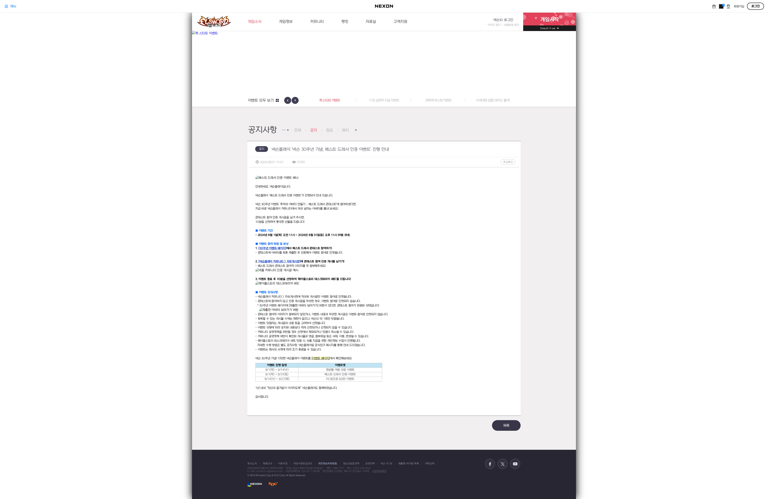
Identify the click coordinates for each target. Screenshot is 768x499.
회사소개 (252, 463)
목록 (506, 426)
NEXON (254, 484)
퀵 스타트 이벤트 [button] (329, 100)
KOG (273, 484)
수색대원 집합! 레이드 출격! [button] (493, 100)
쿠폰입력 (429, 463)
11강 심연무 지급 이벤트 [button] (384, 100)
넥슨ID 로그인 (503, 20)
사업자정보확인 (379, 471)
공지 (313, 130)
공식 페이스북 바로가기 (490, 464)
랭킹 (344, 22)
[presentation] (287, 100)
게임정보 (286, 22)
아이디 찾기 (494, 24)
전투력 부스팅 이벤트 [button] (438, 100)
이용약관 (283, 463)
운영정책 (370, 463)
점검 (329, 130)
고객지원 (400, 22)
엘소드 (214, 22)
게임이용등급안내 (302, 463)
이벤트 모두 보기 (261, 100)
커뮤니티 (317, 22)
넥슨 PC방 (386, 463)
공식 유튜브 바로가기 (515, 464)
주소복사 (508, 162)
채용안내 (267, 463)
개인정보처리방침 (327, 463)
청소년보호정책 (351, 463)
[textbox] (384, 287)
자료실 (371, 22)
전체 (297, 130)
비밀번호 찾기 (511, 24)
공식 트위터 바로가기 (502, 464)
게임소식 (254, 22)
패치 (345, 130)
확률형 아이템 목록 (408, 463)
